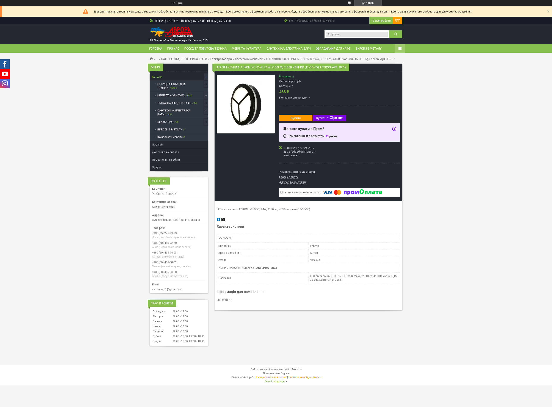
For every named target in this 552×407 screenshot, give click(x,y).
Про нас (173, 48)
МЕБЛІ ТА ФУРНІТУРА (246, 48)
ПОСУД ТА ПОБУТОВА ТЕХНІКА (205, 48)
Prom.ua (297, 369)
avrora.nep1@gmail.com (167, 289)
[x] (223, 220)
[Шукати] (395, 34)
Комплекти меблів (169, 137)
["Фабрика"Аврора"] (171, 32)
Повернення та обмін (166, 159)
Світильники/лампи (249, 59)
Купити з (322, 118)
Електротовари (221, 59)
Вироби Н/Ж (165, 122)
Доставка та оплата (165, 152)
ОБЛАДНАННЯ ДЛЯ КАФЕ (333, 48)
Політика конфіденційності (305, 377)
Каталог (157, 76)
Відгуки (157, 167)
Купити (296, 118)
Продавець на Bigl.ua (276, 373)
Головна (155, 48)
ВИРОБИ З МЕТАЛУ (369, 48)
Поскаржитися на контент (271, 377)
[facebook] (218, 220)
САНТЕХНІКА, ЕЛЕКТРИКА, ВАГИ (289, 48)
